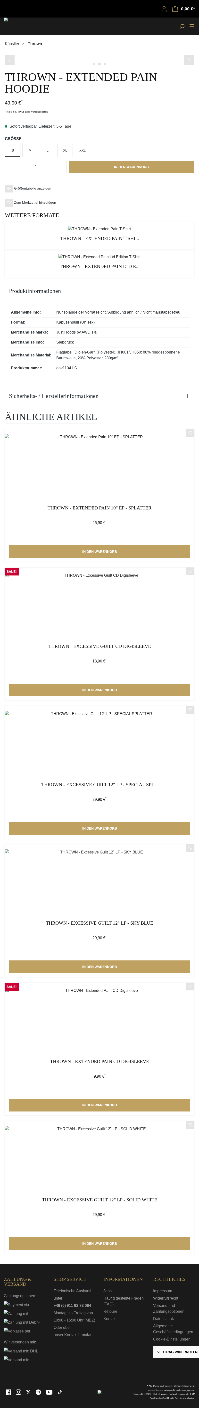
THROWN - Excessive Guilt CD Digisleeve (99, 646)
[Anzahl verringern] (9, 167)
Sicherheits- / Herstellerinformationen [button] (54, 396)
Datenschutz (164, 1319)
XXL (82, 150)
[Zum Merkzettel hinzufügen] (190, 434)
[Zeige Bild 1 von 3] (94, 64)
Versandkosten (155, 1390)
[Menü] (192, 26)
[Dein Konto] (164, 9)
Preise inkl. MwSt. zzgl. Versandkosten (26, 111)
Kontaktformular (77, 1335)
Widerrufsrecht (165, 1298)
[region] (99, 59)
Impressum (162, 1291)
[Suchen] (182, 26)
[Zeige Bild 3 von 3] (105, 64)
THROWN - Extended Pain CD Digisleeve (99, 1061)
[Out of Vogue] (99, 1392)
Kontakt (109, 1319)
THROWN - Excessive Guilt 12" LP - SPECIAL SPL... (99, 784)
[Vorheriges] (10, 60)
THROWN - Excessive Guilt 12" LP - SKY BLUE (99, 923)
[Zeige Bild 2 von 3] (99, 64)
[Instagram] (19, 1392)
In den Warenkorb (131, 167)
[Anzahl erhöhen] (62, 167)
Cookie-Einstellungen (172, 1339)
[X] (29, 1392)
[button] (99, 188)
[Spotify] (39, 1392)
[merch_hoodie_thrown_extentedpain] (99, 54)
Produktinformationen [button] (35, 291)
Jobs (107, 1291)
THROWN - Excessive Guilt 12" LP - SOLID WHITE (99, 1199)
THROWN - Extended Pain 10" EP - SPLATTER (99, 507)
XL (65, 150)
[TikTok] (59, 1392)
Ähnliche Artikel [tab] (51, 416)
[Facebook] (9, 1392)
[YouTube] (49, 1392)
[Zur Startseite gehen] (16, 26)
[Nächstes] (189, 60)
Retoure (110, 1311)
